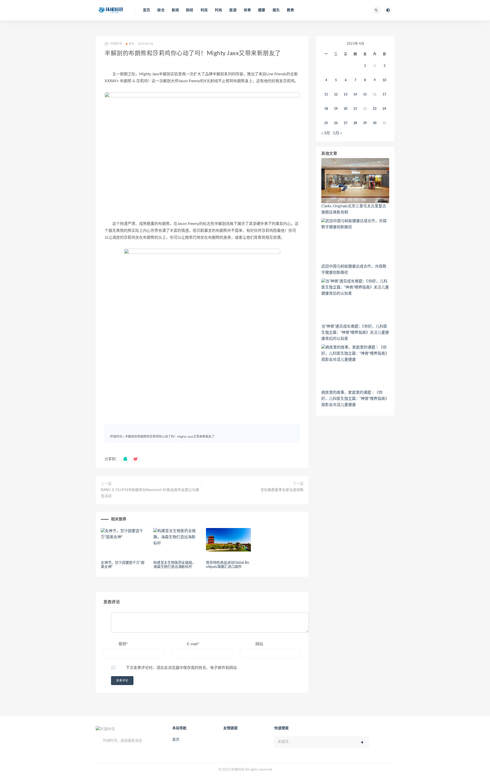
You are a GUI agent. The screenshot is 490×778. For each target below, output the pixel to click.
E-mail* (193, 644)
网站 (259, 644)
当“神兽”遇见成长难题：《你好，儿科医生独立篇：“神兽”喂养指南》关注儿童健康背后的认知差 (355, 333)
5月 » (337, 133)
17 (384, 94)
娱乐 (276, 10)
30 (374, 123)
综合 (160, 10)
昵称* (123, 644)
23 (374, 108)
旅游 (232, 10)
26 (336, 123)
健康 (261, 10)
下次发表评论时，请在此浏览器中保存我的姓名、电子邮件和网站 (181, 668)
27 (345, 123)
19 (336, 108)
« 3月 (325, 133)
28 (355, 123)
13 (345, 94)
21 (355, 108)
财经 (189, 10)
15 (365, 94)
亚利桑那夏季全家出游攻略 (282, 490)
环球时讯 (116, 436)
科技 (204, 10)
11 (326, 94)
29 (365, 123)
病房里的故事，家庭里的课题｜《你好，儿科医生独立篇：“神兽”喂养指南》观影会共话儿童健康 (355, 399)
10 (384, 80)
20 (345, 108)
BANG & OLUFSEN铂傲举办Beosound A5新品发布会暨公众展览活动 (150, 493)
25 (326, 123)
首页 (146, 10)
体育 (247, 10)
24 (384, 108)
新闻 (175, 10)
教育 (290, 10)
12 (336, 94)
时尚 (218, 10)
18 (326, 108)
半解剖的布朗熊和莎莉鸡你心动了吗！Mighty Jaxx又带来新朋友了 (170, 436)
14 (355, 94)
